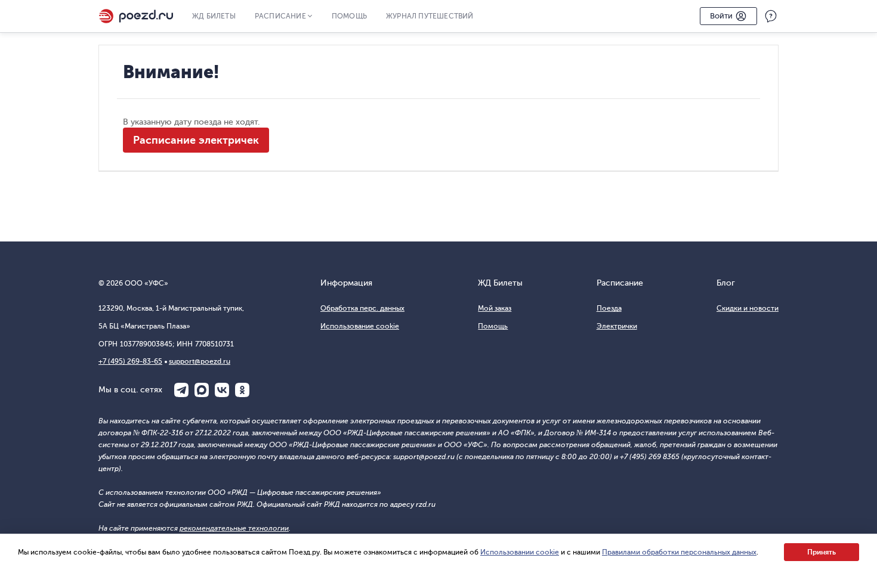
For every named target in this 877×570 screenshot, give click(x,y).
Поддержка (771, 16)
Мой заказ (494, 308)
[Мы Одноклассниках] (242, 390)
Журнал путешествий (430, 16)
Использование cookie (359, 326)
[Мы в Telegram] (181, 390)
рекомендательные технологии (234, 528)
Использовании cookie (519, 552)
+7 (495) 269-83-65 (130, 361)
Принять (821, 552)
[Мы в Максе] (201, 390)
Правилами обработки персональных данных (679, 552)
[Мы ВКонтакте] (222, 390)
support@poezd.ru (199, 361)
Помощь (349, 16)
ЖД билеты (214, 16)
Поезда (609, 308)
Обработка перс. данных (362, 308)
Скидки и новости (748, 308)
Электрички (617, 326)
